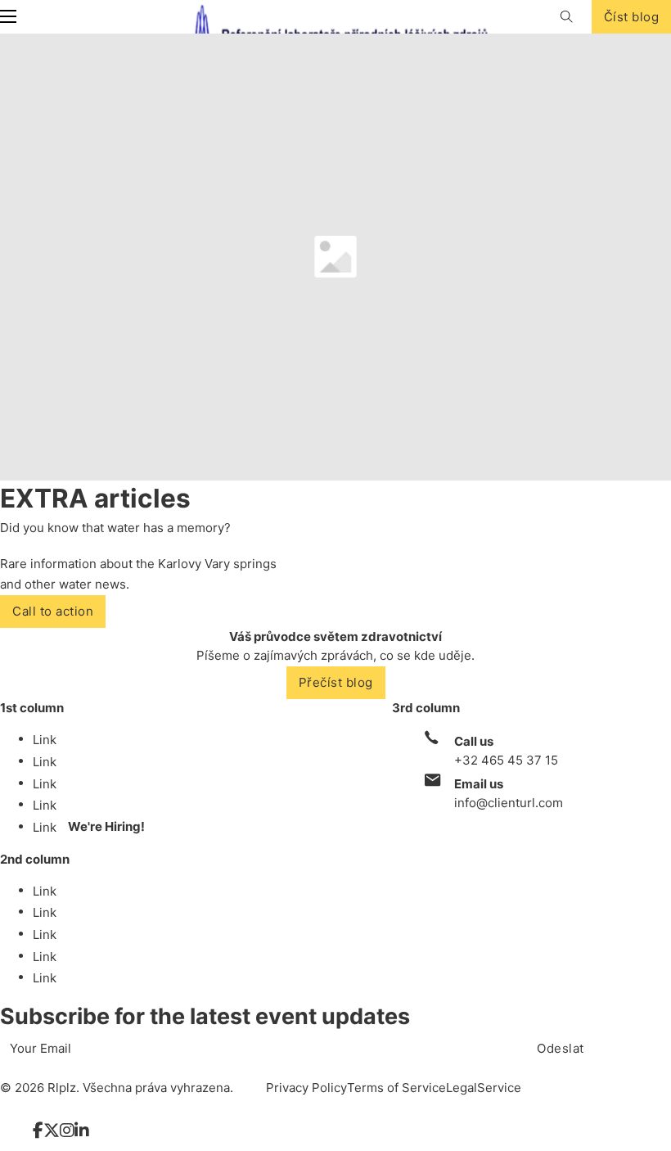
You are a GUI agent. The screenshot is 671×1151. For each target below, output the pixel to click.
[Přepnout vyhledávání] (567, 16)
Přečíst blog (336, 682)
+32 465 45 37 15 (506, 760)
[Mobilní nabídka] (8, 16)
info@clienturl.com (508, 802)
